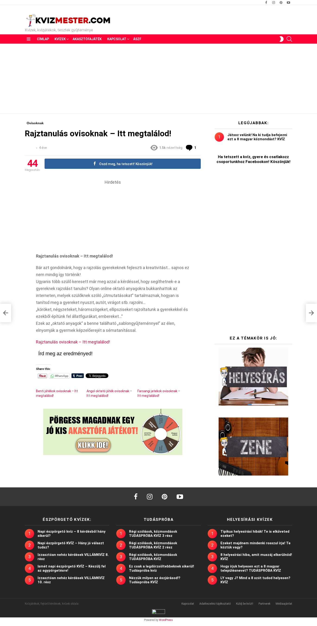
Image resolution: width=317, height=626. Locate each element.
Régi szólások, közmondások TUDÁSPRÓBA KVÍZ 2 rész (153, 545)
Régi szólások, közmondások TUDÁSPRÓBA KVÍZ (153, 557)
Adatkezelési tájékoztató (215, 603)
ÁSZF (137, 39)
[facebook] (136, 496)
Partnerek (264, 603)
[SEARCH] (289, 39)
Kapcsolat (116, 39)
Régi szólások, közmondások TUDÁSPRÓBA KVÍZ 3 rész (153, 533)
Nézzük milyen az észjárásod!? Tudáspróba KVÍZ (154, 580)
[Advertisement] (158, 78)
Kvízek (60, 39)
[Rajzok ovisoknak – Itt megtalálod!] (5, 313)
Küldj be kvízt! (244, 603)
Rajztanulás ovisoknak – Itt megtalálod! (73, 341)
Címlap (43, 39)
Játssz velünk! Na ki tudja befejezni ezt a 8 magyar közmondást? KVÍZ (257, 137)
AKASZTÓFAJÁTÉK (87, 39)
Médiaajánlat (284, 603)
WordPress (166, 620)
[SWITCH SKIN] (281, 39)
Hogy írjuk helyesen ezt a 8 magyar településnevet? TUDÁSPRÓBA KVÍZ (250, 568)
